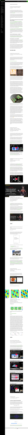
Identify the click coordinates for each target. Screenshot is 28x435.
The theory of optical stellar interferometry (16, 342)
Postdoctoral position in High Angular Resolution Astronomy (2, 11)
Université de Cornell (17, 263)
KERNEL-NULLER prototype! (16, 54)
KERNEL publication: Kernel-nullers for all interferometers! (15, 129)
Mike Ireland (18, 164)
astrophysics (11, 6)
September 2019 (2, 18)
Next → (17, 428)
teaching (18, 340)
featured (11, 223)
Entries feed (2, 31)
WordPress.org (2, 32)
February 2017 (2, 26)
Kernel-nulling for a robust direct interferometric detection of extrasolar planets (16, 301)
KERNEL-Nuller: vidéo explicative (15, 160)
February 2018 (2, 24)
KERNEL (20, 6)
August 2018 (2, 22)
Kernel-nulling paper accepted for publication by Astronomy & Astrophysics (16, 199)
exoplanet (14, 6)
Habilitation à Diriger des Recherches (16, 229)
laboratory (16, 53)
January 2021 (2, 16)
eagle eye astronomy (12, 340)
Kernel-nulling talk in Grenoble (15, 270)
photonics (18, 53)
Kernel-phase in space (15, 7)
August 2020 (2, 17)
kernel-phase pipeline (20, 26)
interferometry (16, 6)
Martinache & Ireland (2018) (12, 142)
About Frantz (18, 1)
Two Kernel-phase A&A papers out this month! (2, 12)
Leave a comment (15, 271)
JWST (18, 6)
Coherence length (14, 397)
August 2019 (2, 19)
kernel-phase (21, 39)
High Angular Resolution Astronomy (23, 1)
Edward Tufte (11, 261)
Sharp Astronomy (3, 1)
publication (16, 127)
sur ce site (19, 163)
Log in (1, 30)
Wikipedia (16, 257)
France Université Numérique (17, 425)
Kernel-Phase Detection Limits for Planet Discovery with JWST (16, 36)
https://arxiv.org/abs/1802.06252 (13, 313)
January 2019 (2, 20)
